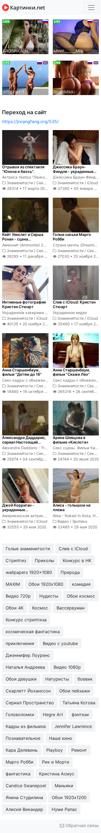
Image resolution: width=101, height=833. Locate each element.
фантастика (18, 773)
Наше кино (60, 738)
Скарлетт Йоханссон (28, 690)
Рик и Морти (55, 762)
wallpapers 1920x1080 (29, 572)
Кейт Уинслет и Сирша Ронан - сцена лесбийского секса (22, 239)
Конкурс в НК (77, 560)
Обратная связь (81, 825)
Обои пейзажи (74, 690)
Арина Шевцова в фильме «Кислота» (70, 439)
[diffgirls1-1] (25, 77)
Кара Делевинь (22, 750)
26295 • (30, 256)
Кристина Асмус (56, 773)
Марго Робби (19, 762)
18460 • (30, 391)
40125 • (29, 324)
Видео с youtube (60, 643)
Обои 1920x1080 (46, 584)
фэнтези (80, 714)
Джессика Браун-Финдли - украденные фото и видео (73, 171)
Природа (70, 572)
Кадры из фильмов (26, 726)
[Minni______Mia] (76, 36)
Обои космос (81, 596)
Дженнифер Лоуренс (28, 655)
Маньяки (64, 785)
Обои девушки (21, 679)
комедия (81, 584)
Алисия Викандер (24, 809)
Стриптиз (16, 560)
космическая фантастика (33, 631)
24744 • (78, 459)
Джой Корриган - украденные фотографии (18, 510)
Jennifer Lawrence (73, 726)
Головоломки (20, 714)
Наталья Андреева (25, 667)
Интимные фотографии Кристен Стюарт (24, 304)
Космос (40, 608)
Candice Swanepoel (26, 785)
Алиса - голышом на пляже (71, 507)
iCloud (92, 182)
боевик (85, 679)
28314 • (27, 188)
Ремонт (79, 750)
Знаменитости (20, 182)
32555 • (26, 527)
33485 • (77, 527)
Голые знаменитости (28, 548)
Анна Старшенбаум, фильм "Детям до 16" (22, 372)
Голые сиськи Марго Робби (72, 236)
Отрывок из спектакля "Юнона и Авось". (23, 169)
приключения (20, 643)
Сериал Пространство (30, 702)
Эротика (79, 521)
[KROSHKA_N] (25, 36)
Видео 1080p (67, 667)
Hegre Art (53, 714)
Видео (63, 521)
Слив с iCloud (73, 548)
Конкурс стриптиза (26, 619)
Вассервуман (71, 608)
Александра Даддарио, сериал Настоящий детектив (24, 442)
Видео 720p (18, 596)
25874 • (31, 459)
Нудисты (48, 596)
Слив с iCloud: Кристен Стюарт (74, 304)
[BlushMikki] (76, 77)
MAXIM (13, 584)
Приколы (44, 560)
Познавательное (23, 738)
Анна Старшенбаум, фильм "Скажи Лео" (71, 372)
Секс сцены (47, 182)
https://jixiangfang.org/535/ (30, 121)
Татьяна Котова (78, 702)
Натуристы (57, 679)
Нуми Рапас (64, 809)
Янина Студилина (24, 797)
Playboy (54, 750)
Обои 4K (14, 608)
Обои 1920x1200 (69, 797)
